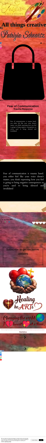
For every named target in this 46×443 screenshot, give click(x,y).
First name (5, 257)
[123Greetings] (23, 351)
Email (25, 257)
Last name (15, 257)
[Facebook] (23, 354)
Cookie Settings (34, 440)
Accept (41, 440)
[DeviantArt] (23, 358)
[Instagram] (23, 356)
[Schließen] (44, 440)
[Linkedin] (23, 353)
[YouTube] (23, 360)
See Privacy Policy (8, 441)
